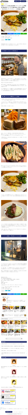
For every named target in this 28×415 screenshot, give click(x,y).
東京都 (6, 35)
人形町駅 (18, 35)
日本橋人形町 (10, 35)
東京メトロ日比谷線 (15, 35)
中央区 (8, 35)
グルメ (6, 39)
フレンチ (9, 39)
